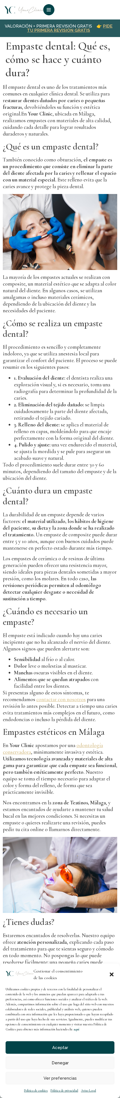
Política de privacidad (64, 1090)
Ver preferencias (60, 1078)
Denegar (60, 1062)
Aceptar (60, 1047)
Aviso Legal (88, 1090)
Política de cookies (36, 1090)
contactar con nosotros (61, 699)
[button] (111, 974)
